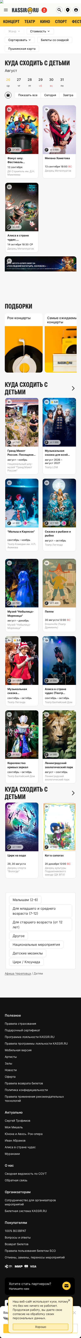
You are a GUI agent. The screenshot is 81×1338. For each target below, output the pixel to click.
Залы (8, 1063)
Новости (11, 1070)
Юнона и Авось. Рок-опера (24, 1134)
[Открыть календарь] (8, 95)
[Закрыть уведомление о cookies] (69, 1300)
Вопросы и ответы (18, 1237)
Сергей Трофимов (17, 1120)
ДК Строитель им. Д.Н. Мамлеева (21, 173)
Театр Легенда (54, 544)
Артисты (11, 1056)
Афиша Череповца (18, 973)
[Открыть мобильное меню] (6, 10)
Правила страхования (20, 1023)
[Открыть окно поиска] (59, 10)
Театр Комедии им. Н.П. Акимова (21, 545)
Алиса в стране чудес (20, 1147)
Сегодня (50, 95)
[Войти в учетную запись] (76, 10)
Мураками (12, 1153)
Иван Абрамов (15, 1140)
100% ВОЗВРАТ (15, 1231)
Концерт (11, 21)
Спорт (61, 21)
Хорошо (40, 1326)
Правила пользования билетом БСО (30, 1250)
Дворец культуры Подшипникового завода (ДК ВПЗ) (55, 871)
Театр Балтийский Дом (58, 702)
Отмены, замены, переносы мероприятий (35, 1257)
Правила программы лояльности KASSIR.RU (36, 1043)
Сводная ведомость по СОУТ (26, 1173)
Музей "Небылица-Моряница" (19, 626)
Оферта (10, 1076)
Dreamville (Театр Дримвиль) (55, 625)
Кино (45, 21)
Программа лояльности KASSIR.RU (29, 1037)
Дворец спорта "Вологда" (16, 869)
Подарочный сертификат (22, 1030)
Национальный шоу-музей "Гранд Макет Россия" (20, 467)
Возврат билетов (16, 1244)
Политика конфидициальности (26, 1090)
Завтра (68, 95)
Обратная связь (16, 1180)
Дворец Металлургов (58, 170)
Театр (30, 21)
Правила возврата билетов (24, 1083)
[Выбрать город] (67, 10)
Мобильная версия (18, 1050)
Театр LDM (51, 467)
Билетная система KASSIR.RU (26, 1211)
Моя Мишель (14, 1127)
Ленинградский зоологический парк (57, 778)
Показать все (27, 95)
